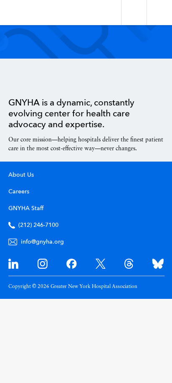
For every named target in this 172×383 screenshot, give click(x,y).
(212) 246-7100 (38, 225)
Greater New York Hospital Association (31, 12)
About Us (21, 175)
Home (29, 78)
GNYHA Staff (25, 208)
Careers (18, 192)
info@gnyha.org (42, 242)
